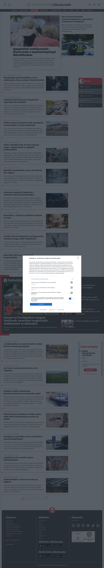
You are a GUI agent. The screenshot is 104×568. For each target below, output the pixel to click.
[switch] (71, 282)
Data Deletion (43, 309)
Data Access (52, 309)
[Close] (78, 258)
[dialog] (52, 284)
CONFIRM (41, 304)
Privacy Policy (60, 309)
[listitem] (52, 279)
